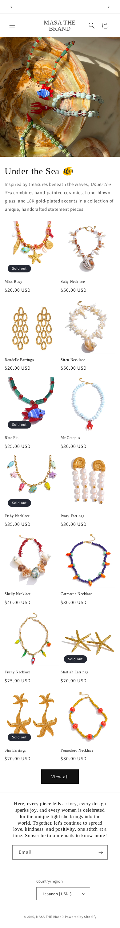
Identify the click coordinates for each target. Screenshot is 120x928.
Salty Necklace (73, 281)
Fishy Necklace (17, 516)
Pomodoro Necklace (77, 750)
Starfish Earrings (74, 672)
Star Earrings (15, 750)
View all (60, 777)
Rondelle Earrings (19, 360)
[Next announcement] (108, 6)
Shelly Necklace (18, 594)
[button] (12, 25)
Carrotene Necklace (76, 594)
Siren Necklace (73, 360)
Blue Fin (12, 438)
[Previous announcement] (11, 6)
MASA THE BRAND (50, 917)
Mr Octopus (70, 438)
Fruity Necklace (17, 672)
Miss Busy (13, 281)
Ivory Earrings (72, 516)
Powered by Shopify (81, 917)
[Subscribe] (100, 852)
